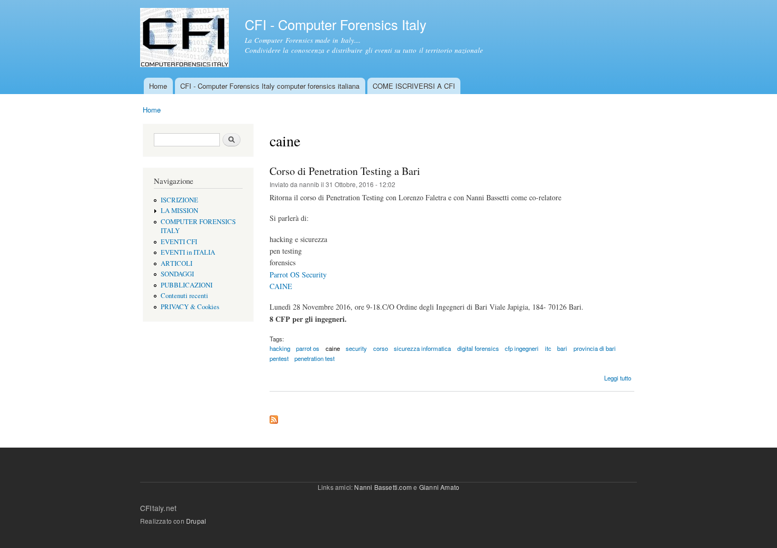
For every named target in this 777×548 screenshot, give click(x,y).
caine (333, 348)
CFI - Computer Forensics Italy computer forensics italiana (269, 86)
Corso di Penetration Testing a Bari (345, 171)
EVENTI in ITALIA (188, 252)
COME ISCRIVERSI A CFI (414, 86)
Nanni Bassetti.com (383, 486)
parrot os (307, 348)
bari (562, 348)
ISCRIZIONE (179, 200)
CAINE (281, 286)
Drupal (196, 520)
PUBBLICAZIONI (186, 285)
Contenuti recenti (184, 295)
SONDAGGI (177, 274)
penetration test (314, 358)
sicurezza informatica (422, 348)
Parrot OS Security (298, 275)
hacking (280, 348)
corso (380, 348)
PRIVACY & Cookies (190, 306)
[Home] (186, 39)
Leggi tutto (617, 378)
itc (548, 348)
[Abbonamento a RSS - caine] (274, 416)
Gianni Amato (439, 486)
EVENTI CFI (179, 241)
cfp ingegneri (522, 348)
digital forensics (478, 348)
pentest (279, 358)
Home (158, 86)
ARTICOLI (176, 263)
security (356, 348)
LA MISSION (179, 210)
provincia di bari (595, 348)
